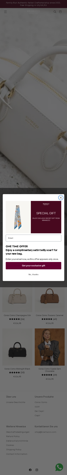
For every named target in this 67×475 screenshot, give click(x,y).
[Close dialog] (60, 197)
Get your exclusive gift (33, 265)
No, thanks (34, 274)
